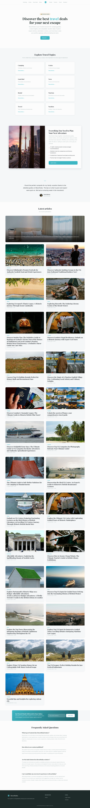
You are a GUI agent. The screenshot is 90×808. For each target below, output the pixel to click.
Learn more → (54, 162)
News (40, 2)
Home (46, 797)
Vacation (65, 2)
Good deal (35, 2)
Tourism (55, 2)
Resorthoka (14, 796)
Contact (66, 799)
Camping (25, 2)
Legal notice (67, 797)
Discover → (45, 37)
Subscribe (70, 715)
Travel (60, 2)
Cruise (30, 2)
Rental (50, 2)
